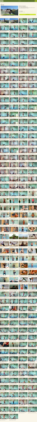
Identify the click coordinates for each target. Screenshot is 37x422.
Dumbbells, (5, 24)
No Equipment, (5, 60)
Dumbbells (18, 24)
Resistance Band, (12, 24)
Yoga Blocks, (22, 24)
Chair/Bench (7, 89)
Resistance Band (7, 53)
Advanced (14, 53)
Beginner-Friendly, (15, 24)
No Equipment (6, 96)
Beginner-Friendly (7, 24)
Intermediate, (5, 53)
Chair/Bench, (3, 24)
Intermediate (14, 89)
